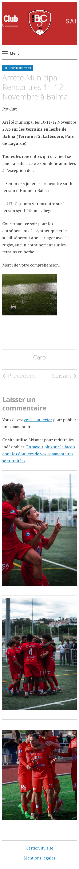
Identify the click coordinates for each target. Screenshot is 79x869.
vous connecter (38, 419)
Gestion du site (39, 848)
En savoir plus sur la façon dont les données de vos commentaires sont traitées (38, 454)
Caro (39, 357)
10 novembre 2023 (17, 68)
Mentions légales (39, 858)
